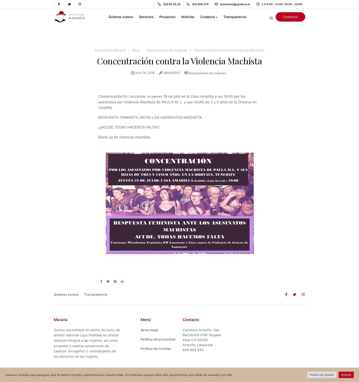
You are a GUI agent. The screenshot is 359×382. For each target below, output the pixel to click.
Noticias (187, 17)
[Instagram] (80, 4)
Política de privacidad (158, 339)
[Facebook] (59, 4)
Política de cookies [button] (322, 374)
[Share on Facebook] (101, 281)
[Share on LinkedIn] (122, 281)
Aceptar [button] (346, 374)
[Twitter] (69, 4)
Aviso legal (149, 330)
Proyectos (167, 17)
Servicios (146, 17)
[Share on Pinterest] (115, 281)
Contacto (290, 17)
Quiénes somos (120, 17)
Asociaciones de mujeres (207, 73)
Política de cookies (156, 349)
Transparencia (234, 17)
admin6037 (172, 72)
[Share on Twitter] (107, 281)
